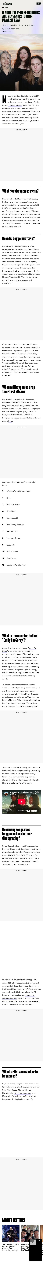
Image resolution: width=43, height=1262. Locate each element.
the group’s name (26, 202)
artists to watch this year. (13, 124)
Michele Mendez (12, 29)
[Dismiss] (39, 1240)
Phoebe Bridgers (15, 105)
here (10, 421)
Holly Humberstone (22, 1093)
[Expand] (32, 1240)
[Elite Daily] (7, 3)
